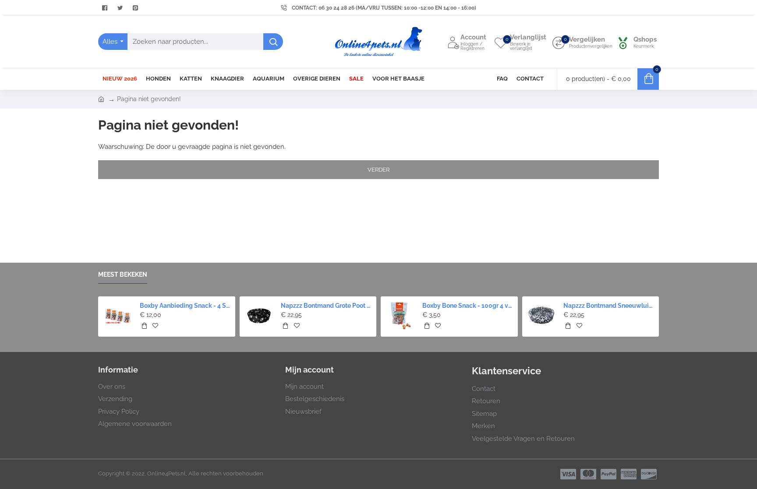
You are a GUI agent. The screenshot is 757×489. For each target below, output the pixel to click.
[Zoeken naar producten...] (273, 41)
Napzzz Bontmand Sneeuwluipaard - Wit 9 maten (608, 305)
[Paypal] (608, 474)
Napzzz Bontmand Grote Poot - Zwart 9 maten (326, 305)
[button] (99, 313)
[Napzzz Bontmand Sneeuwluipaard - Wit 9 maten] (541, 316)
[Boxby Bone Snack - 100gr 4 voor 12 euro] (400, 316)
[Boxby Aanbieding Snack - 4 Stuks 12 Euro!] (117, 316)
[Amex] (629, 474)
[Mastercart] (588, 474)
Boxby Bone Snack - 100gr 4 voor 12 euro (467, 305)
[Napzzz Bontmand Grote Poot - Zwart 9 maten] (259, 316)
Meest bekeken (122, 274)
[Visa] (568, 474)
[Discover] (649, 474)
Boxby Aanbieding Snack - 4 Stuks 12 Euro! (185, 305)
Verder (378, 169)
